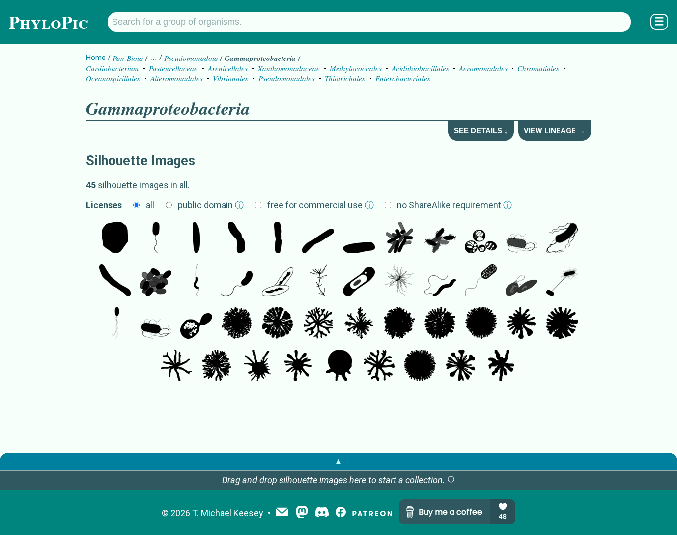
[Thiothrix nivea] (115, 238)
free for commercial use (320, 205)
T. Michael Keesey (227, 513)
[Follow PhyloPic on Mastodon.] (302, 513)
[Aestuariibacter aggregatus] (196, 324)
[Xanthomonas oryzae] (277, 281)
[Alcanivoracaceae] (359, 238)
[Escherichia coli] (562, 238)
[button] (451, 480)
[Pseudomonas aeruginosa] (399, 238)
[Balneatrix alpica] (237, 238)
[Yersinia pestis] (277, 238)
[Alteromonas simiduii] (521, 281)
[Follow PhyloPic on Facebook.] (341, 513)
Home (96, 57)
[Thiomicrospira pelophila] (196, 281)
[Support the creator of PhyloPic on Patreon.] (372, 513)
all (150, 205)
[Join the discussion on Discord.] (322, 513)
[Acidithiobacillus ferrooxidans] (359, 281)
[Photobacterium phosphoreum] (115, 324)
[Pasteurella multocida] (155, 281)
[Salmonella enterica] (521, 238)
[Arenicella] (318, 238)
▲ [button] (338, 461)
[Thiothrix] (399, 281)
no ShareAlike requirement (454, 205)
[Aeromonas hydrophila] (440, 238)
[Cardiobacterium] (196, 238)
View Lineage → (554, 130)
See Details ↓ (481, 130)
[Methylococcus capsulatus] (481, 238)
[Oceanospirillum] (440, 281)
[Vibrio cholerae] (237, 281)
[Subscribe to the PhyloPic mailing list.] (282, 513)
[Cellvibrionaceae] (115, 281)
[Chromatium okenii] (155, 238)
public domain (211, 205)
